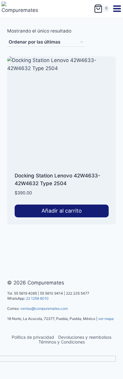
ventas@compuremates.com (44, 308)
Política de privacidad (33, 337)
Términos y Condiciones (62, 342)
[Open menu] (118, 8)
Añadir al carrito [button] (61, 211)
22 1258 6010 (37, 298)
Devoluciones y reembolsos (84, 337)
